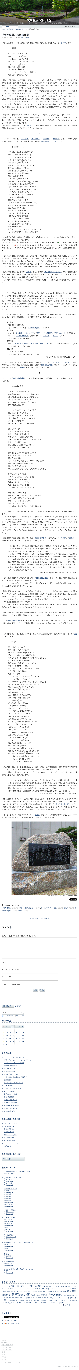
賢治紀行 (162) (9, 1129)
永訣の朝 (46, 139)
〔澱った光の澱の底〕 (62, 804)
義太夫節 (6, 1297)
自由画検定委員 (34, 328)
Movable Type (71, 1366)
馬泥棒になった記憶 (10, 1094)
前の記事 (35, 919)
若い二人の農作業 (10, 1091)
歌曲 (3, 1352)
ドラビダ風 (36, 1300)
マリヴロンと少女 (61, 1291)
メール (3, 1359)
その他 (3, 1357)
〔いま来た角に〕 (8, 1288)
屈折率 (63, 43)
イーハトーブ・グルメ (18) (12, 1143)
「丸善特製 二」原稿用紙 (39, 1295)
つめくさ (9, 1223)
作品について (11, 29)
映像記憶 (23, 1302)
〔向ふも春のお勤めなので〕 (19, 1288)
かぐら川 (9, 1179)
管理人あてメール (12, 1320)
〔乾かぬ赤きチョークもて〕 (21, 1291)
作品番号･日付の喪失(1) (12, 1105)
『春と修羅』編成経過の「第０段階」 (16, 1077)
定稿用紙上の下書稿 (10, 1066)
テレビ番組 (52, 1291)
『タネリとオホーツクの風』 (13, 1088)
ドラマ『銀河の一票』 (11, 1074)
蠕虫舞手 (19, 333)
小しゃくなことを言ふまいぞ (13, 1083)
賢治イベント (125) (10, 1135)
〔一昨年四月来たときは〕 (14, 1300)
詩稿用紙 (27, 1288)
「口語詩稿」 (61, 1303)
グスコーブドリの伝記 (30, 1286)
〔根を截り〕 (22, 1300)
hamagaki (9, 1181)
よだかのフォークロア (11, 1217)
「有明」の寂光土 (10, 1210)
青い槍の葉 (30, 333)
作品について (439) (10, 1123)
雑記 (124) (7, 1146)
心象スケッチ (14, 1302)
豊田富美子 (9, 1204)
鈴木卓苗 (30, 1291)
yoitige (8, 1229)
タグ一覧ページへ (70, 1305)
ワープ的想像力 (9, 1085)
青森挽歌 (56, 139)
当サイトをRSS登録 (12, 1323)
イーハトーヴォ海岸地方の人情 (14, 1057)
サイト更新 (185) (9, 1140)
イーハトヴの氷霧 (21, 344)
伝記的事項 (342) (9, 1126)
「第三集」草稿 (6, 1350)
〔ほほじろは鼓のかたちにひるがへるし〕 (59, 1288)
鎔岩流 (55, 336)
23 (3, 1041)
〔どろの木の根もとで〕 (63, 1300)
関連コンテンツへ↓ (70, 26)
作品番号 (52, 1302)
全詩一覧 (4, 1342)
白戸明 (8, 1256)
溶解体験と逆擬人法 (10, 1189)
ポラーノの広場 (8, 1286)
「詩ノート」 (44, 1303)
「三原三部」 (29, 1302)
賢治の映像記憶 (9, 1097)
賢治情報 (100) (9, 1137)
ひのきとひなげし (42, 1291)
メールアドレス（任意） (11, 969)
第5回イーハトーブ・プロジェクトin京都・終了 (19, 1242)
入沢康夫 (9, 1219)
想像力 (24, 1297)
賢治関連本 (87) (9, 1132)
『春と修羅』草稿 (7, 1345)
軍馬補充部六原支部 (10, 1108)
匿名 (7, 1271)
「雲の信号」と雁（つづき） (13, 1177)
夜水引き (8, 1291)
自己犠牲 (48, 1286)
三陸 (17, 1286)
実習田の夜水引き (10, 1068)
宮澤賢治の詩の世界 (39, 20)
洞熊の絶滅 (7, 1080)
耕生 (7, 1191)
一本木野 (46, 336)
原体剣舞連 (48, 333)
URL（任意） (7, 976)
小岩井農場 (35, 139)
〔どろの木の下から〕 (52, 1300)
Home (3, 29)
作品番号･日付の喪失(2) (12, 1102)
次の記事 (44, 919)
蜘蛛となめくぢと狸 (15, 1298)
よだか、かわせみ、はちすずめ (14, 1063)
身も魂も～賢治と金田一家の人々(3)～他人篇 (18, 1269)
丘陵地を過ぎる (43, 1300)
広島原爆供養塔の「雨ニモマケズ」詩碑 (17, 1171)
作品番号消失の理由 (10, 1100)
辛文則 (8, 1194)
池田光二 (9, 1244)
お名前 (4, 962)
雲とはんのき (60, 333)
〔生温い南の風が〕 (29, 1300)
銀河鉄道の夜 (21, 1294)
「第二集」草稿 (6, 1347)
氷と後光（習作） (48, 1298)
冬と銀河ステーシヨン (49, 141)
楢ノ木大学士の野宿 (36, 1297)
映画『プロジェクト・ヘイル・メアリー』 (17, 1060)
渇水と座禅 (13, 1291)
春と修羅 (24, 139)
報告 (38, 333)
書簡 (28, 1297)
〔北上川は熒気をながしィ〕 (61, 1286)
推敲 (6, 1302)
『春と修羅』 (7, 908)
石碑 (3, 1354)
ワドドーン (9, 1212)
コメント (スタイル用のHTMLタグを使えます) (19, 936)
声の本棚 (9, 1183)
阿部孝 (35, 1291)
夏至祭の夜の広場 (10, 1111)
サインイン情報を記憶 (11, 984)
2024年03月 (19, 29)
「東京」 (36, 1302)
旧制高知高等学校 (10, 1071)
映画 (43, 1286)
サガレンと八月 (59, 1297)
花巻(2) (6, 1254)
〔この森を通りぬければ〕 (40, 1289)
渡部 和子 (9, 1173)
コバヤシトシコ (11, 1237)
